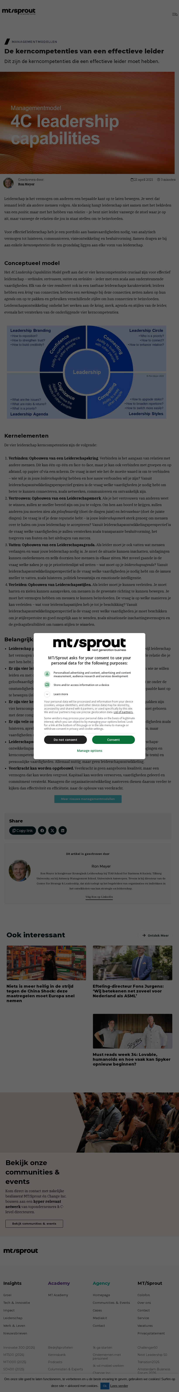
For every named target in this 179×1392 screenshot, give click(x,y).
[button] (89, 694)
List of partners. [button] (123, 712)
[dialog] (89, 696)
